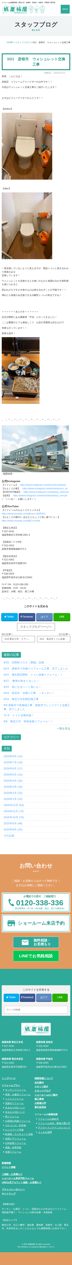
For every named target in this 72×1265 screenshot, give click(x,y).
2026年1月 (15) (13, 798)
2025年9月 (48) (13, 823)
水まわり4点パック (15, 1112)
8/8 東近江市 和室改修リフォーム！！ (28, 721)
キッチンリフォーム (15, 1090)
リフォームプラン (11, 1085)
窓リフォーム (12, 1116)
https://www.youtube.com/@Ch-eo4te (21, 520)
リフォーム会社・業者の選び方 (54, 1123)
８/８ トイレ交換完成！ (19, 715)
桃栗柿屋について (44, 1078)
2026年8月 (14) (13, 756)
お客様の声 (40, 1103)
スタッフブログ (43, 1090)
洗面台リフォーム (14, 1103)
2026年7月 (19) (13, 762)
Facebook (27, 616)
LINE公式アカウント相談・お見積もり (21, 1182)
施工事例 (39, 1099)
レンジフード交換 (14, 1129)
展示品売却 (40, 1107)
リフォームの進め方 (48, 1119)
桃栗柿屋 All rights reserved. (39, 1244)
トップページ (9, 1078)
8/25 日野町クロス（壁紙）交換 (24, 662)
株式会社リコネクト (47, 1247)
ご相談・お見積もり (12, 1174)
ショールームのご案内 (46, 1095)
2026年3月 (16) (13, 786)
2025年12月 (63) (14, 805)
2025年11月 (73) (14, 811)
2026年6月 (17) (13, 768)
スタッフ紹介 (41, 1086)
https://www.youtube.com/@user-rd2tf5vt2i (23, 513)
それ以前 (9, 835)
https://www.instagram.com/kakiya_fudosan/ (46, 492)
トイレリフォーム (14, 1099)
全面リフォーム (13, 1152)
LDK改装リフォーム (15, 1143)
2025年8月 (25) (13, 829)
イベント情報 (9, 1167)
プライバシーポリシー (13, 1189)
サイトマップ (9, 1193)
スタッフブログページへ (36, 626)
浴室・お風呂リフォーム (18, 1094)
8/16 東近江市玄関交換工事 (21, 699)
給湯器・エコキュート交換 (19, 1134)
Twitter (10, 616)
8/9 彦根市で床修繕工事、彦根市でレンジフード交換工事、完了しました (37, 707)
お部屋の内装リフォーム (18, 1121)
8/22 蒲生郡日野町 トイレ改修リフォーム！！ (33, 674)
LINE (61, 616)
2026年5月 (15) (13, 774)
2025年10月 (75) (14, 817)
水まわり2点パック (15, 1107)
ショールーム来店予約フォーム (18, 1178)
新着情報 (6, 1163)
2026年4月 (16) (13, 780)
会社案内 (39, 1082)
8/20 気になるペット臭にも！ (22, 686)
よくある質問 (45, 1132)
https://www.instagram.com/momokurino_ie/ (45, 488)
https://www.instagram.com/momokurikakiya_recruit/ (40, 495)
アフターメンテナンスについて (54, 1127)
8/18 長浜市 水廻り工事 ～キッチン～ (29, 692)
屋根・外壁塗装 (13, 1147)
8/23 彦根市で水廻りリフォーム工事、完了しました (36, 668)
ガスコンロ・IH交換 (15, 1125)
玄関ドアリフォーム (15, 1138)
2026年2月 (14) (13, 792)
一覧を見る (63, 728)
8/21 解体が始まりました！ (21, 680)
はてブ (44, 616)
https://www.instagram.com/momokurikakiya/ (43, 485)
